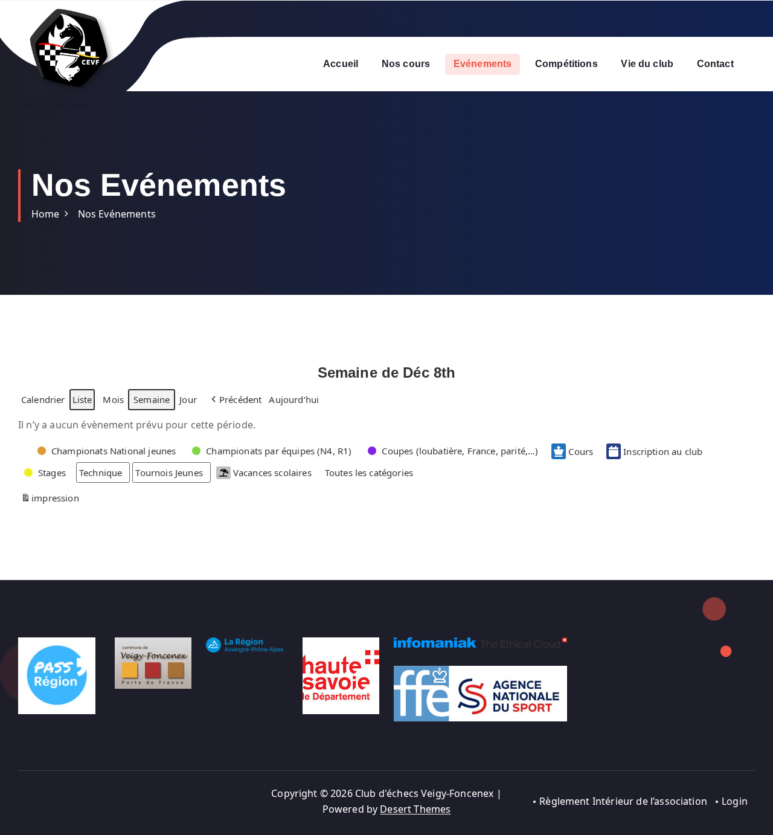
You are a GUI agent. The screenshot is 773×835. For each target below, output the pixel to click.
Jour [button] (188, 399)
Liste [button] (82, 401)
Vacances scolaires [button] (272, 472)
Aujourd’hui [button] (294, 399)
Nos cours (406, 64)
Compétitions (566, 64)
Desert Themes (415, 809)
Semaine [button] (151, 399)
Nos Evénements (117, 214)
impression (50, 500)
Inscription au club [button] (662, 451)
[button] (235, 399)
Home (45, 214)
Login (735, 801)
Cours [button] (580, 451)
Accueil (340, 64)
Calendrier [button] (43, 401)
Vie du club (647, 64)
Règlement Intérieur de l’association (623, 801)
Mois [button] (113, 399)
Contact (715, 64)
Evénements (483, 64)
